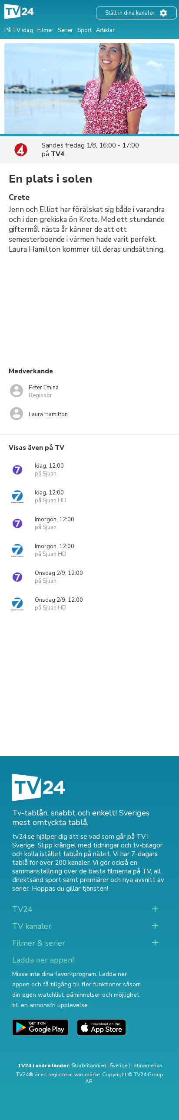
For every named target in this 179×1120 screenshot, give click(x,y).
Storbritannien (89, 1065)
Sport (84, 30)
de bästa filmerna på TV (115, 871)
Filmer (45, 30)
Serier (65, 30)
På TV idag (18, 30)
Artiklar (105, 30)
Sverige (118, 1065)
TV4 (57, 154)
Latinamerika (146, 1065)
